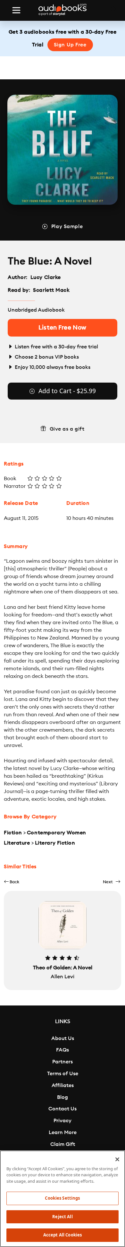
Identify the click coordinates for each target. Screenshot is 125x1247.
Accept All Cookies (62, 1235)
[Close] (117, 1159)
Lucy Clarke (45, 277)
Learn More (63, 1132)
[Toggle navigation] (16, 10)
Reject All (62, 1216)
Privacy (62, 1120)
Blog (62, 1097)
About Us (62, 1038)
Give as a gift (67, 429)
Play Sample (67, 226)
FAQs (62, 1049)
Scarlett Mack (51, 290)
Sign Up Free (70, 44)
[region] (62, 1198)
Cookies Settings (62, 1198)
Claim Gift (62, 1144)
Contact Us (62, 1108)
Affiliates (63, 1085)
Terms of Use (62, 1073)
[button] (11, 882)
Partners (62, 1061)
